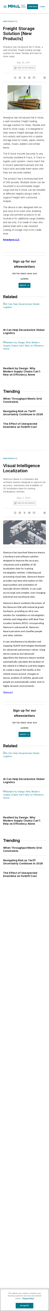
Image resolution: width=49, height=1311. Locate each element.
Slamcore (8, 692)
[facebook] (15, 77)
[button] (5, 7)
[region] (24, 1300)
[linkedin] (20, 77)
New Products (10, 21)
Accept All (24, 1306)
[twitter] (24, 77)
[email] (34, 77)
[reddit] (29, 77)
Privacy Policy (28, 1298)
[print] (44, 77)
